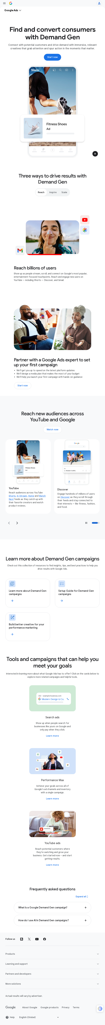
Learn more (52, 736)
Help (12, 1017)
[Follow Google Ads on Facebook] (44, 939)
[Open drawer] (4, 3)
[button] (95, 153)
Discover (16, 497)
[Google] (10, 1007)
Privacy (65, 1007)
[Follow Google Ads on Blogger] (21, 939)
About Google (29, 1007)
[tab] (41, 192)
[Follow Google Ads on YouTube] (37, 939)
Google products (49, 1007)
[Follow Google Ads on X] (29, 939)
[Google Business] (11, 3)
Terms (76, 1007)
